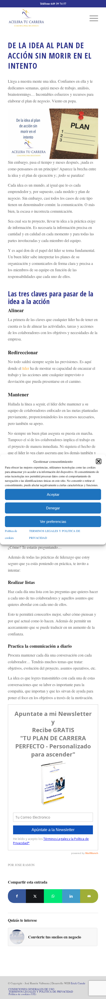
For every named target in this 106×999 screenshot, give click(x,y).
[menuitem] (91, 18)
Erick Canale (78, 983)
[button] (98, 461)
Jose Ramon (25, 865)
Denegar (53, 508)
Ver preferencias (53, 521)
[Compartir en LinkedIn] (71, 896)
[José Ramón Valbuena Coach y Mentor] (44, 18)
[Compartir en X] (35, 896)
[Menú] (91, 18)
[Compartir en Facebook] (17, 896)
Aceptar (53, 494)
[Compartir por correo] (89, 896)
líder (25, 368)
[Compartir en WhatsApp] (53, 896)
